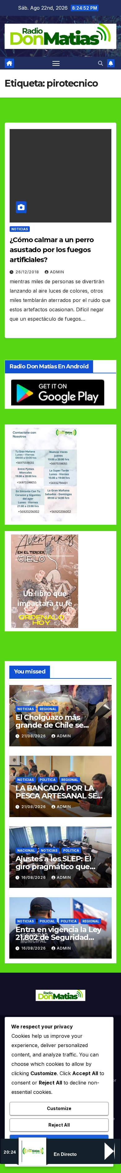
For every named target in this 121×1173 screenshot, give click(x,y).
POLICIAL (47, 921)
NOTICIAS (19, 229)
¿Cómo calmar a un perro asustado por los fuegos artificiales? (52, 250)
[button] (100, 63)
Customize (59, 1108)
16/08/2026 (34, 877)
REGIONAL (48, 709)
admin (57, 272)
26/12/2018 (28, 272)
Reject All (59, 1125)
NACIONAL (26, 850)
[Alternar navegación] (56, 63)
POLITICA (48, 780)
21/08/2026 (34, 736)
